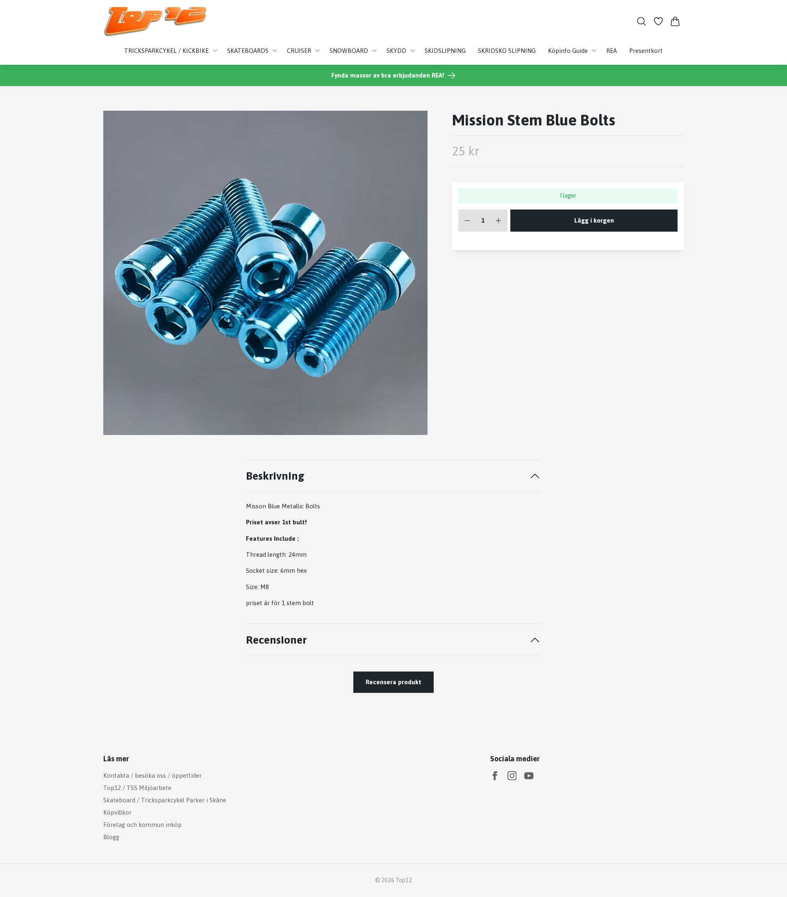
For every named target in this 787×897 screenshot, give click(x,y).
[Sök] (641, 21)
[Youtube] (529, 776)
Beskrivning (275, 475)
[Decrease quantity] (467, 221)
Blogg (111, 836)
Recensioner (276, 639)
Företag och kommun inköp (142, 824)
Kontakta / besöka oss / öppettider (152, 775)
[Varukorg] (675, 21)
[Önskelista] (658, 21)
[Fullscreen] (265, 273)
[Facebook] (495, 776)
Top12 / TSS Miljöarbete (137, 787)
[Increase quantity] (498, 221)
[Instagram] (512, 776)
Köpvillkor (117, 812)
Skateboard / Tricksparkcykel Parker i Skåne (164, 800)
